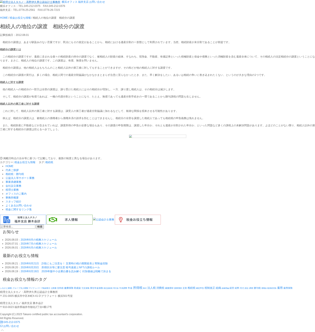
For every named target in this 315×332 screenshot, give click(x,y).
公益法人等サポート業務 (19, 178)
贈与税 (257, 288)
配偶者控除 (271, 288)
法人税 (151, 287)
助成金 (77, 288)
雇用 (280, 287)
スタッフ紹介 (13, 201)
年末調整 (123, 288)
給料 (237, 288)
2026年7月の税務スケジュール (39, 243)
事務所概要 (12, 197)
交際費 (53, 288)
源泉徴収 (178, 288)
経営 (232, 288)
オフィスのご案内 (16, 193)
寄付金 (116, 288)
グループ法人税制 (20, 288)
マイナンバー (35, 288)
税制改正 (210, 287)
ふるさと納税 (6, 288)
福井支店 (83, 1)
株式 (145, 288)
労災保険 (85, 288)
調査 (251, 288)
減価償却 (169, 288)
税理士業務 (12, 189)
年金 (130, 288)
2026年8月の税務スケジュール (39, 239)
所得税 (137, 287)
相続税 (49, 162)
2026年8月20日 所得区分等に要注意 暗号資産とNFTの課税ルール (60, 267)
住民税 (60, 288)
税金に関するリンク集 (18, 209)
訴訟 (247, 288)
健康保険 (68, 288)
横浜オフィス (69, 1)
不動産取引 (45, 288)
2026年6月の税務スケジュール (39, 247)
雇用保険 (288, 288)
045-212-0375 (11, 322)
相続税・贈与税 (14, 174)
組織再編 (225, 288)
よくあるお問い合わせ (18, 205)
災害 (185, 288)
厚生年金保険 (96, 288)
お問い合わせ (97, 1)
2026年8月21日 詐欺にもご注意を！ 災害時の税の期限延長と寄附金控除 (64, 263)
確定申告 (200, 288)
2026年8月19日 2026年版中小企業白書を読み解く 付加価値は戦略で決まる (66, 271)
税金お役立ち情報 (24, 162)
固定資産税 (108, 288)
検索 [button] (39, 226)
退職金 (264, 288)
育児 (242, 288)
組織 (218, 287)
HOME (9, 166)
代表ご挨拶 (12, 170)
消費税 (160, 287)
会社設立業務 (13, 185)
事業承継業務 (13, 181)
